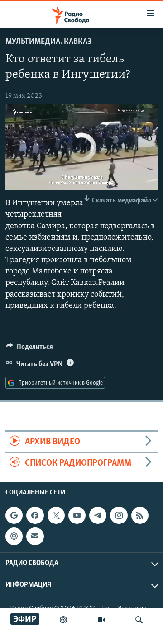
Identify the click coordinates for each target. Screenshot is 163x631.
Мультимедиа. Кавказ (48, 42)
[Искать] (139, 619)
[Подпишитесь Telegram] (97, 515)
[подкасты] (63, 619)
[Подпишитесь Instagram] (118, 515)
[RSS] (140, 515)
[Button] (29, 349)
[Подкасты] (14, 536)
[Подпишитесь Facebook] (34, 515)
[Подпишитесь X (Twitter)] (56, 515)
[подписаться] (34, 536)
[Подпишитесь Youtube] (77, 515)
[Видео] (101, 619)
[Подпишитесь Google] (14, 515)
